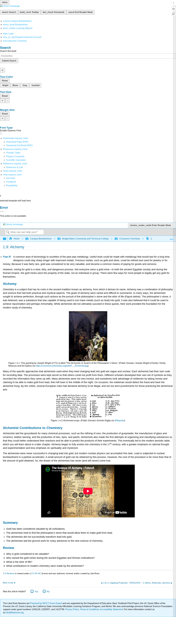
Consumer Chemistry (130, 238)
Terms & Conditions (89, 609)
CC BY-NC (36, 573)
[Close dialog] (2, 211)
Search (8, 232)
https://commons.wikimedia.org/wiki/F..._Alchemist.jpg (62, 366)
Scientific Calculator (16, 160)
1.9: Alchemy (9, 573)
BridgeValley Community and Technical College (85, 238)
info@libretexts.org (14, 612)
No (48, 591)
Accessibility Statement (111, 609)
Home (16, 238)
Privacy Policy (72, 609)
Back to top (8, 582)
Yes (36, 591)
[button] (11, 182)
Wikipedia (119, 420)
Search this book (8, 51)
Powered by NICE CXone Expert (46, 603)
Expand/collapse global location (171, 238)
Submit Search (9, 61)
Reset (5, 80)
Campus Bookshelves (41, 238)
